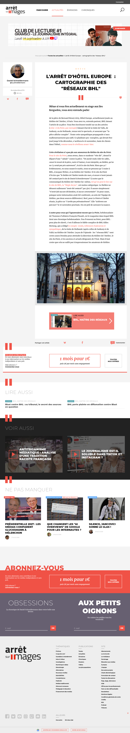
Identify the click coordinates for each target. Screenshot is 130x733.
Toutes (81, 651)
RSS (102, 702)
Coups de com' (60, 654)
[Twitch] (32, 718)
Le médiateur (105, 656)
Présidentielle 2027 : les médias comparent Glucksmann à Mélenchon (23, 528)
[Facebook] (7, 718)
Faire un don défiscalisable (109, 689)
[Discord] (38, 718)
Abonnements (105, 651)
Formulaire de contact (108, 675)
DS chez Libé (69, 720)
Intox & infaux (60, 659)
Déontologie (60, 667)
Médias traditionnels (62, 683)
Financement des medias (64, 691)
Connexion (120, 2)
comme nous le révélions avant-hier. (77, 144)
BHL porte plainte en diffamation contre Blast (92, 404)
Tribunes (104, 708)
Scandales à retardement (64, 656)
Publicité (59, 681)
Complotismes (60, 678)
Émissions (72, 10)
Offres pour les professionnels (110, 686)
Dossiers (81, 662)
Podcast (103, 705)
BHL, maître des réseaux (24, 401)
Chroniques (87, 10)
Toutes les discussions (108, 678)
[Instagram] (26, 718)
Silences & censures (62, 686)
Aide (102, 683)
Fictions (58, 651)
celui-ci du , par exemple (63, 128)
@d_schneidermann (17, 83)
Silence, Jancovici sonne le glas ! (102, 525)
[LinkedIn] (44, 718)
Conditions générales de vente (111, 697)
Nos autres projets (107, 670)
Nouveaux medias (61, 673)
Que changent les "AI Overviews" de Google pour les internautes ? (64, 527)
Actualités (57, 10)
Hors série (59, 720)
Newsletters (105, 691)
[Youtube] (19, 718)
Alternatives (60, 670)
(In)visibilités (60, 675)
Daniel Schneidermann (17, 81)
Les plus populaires (85, 667)
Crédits (103, 699)
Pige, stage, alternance (108, 681)
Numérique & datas (62, 665)
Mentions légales (106, 694)
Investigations (60, 662)
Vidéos (81, 665)
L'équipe (104, 667)
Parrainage (104, 659)
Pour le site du (58, 155)
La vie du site (105, 654)
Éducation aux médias (108, 662)
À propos (104, 665)
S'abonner (120, 28)
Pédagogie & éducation (63, 689)
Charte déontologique (108, 673)
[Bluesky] (13, 718)
